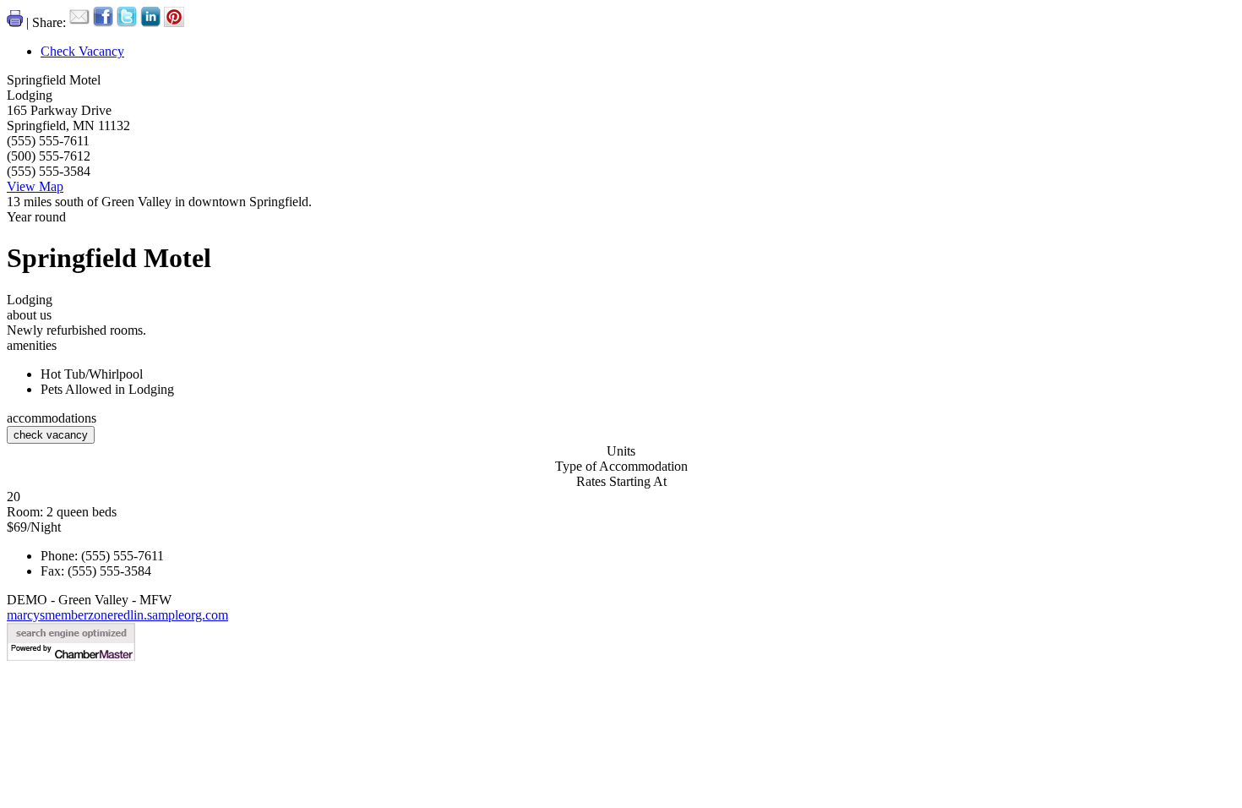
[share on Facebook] (105, 22)
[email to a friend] (81, 22)
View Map (35, 186)
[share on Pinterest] (174, 22)
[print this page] (16, 22)
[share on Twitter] (128, 22)
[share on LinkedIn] (152, 22)
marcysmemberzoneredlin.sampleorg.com (117, 615)
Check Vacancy (82, 51)
